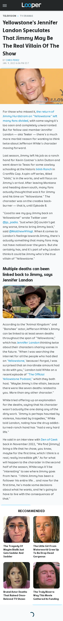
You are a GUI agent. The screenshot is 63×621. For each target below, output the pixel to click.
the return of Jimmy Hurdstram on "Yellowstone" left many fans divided (30, 116)
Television (9, 16)
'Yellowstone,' (16, 361)
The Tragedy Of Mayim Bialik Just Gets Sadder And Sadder (13, 551)
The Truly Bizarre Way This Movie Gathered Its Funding (46, 595)
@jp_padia (10, 222)
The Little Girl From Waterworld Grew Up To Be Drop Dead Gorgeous (46, 551)
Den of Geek (49, 440)
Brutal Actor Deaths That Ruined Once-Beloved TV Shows (15, 595)
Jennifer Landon (28, 343)
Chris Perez (12, 60)
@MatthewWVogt (21, 231)
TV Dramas (26, 16)
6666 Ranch (44, 169)
